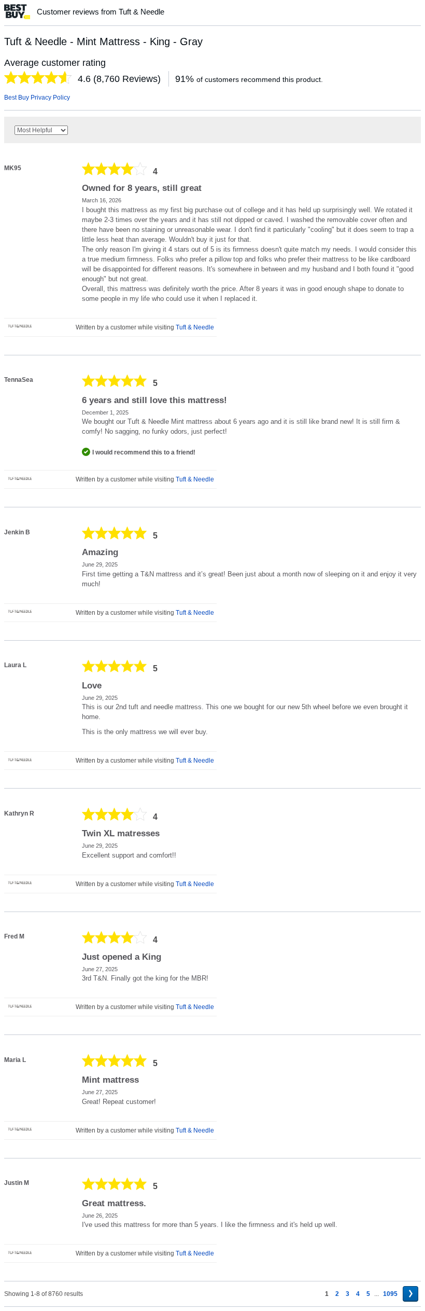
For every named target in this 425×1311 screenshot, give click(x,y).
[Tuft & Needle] (20, 325)
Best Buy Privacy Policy (37, 97)
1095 (390, 1294)
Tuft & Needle (195, 327)
